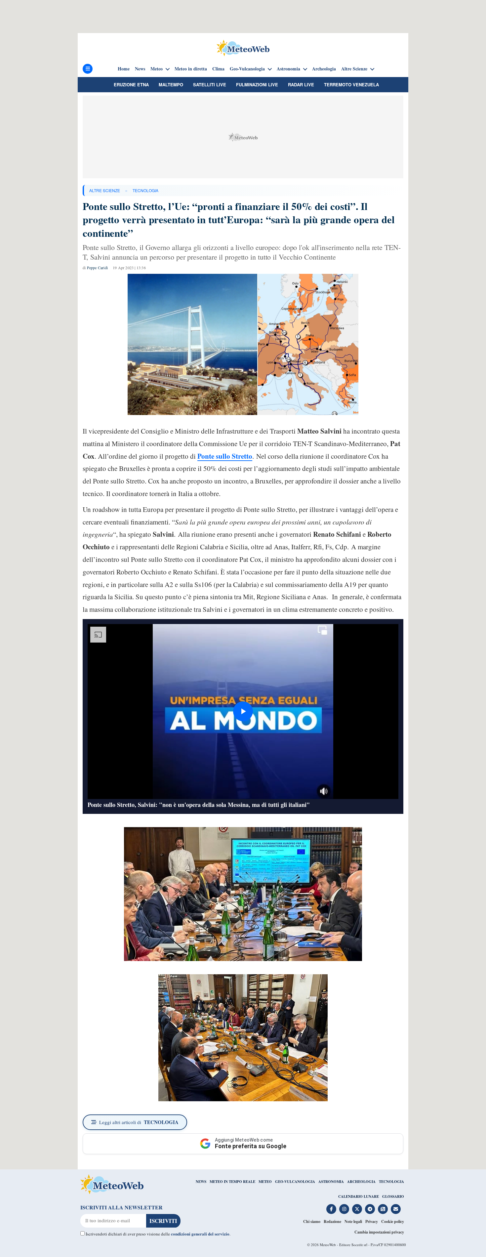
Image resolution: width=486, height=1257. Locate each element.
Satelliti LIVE (209, 84)
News (140, 68)
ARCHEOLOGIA (361, 1181)
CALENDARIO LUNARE (358, 1196)
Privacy (371, 1221)
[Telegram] (370, 1209)
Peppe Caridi (97, 267)
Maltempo (171, 84)
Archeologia (324, 68)
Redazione (332, 1221)
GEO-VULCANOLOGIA (295, 1181)
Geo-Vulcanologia (247, 68)
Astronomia (288, 68)
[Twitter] (357, 1209)
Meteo (156, 68)
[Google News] (383, 1209)
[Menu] (88, 69)
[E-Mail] (396, 1209)
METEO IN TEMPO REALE (232, 1181)
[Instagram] (344, 1209)
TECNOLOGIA (145, 190)
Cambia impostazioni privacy (379, 1232)
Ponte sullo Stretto (224, 456)
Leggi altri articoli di (139, 1122)
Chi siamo (311, 1221)
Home (124, 68)
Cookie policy (392, 1221)
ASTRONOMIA (331, 1181)
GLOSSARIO (393, 1196)
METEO (265, 1181)
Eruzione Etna (131, 84)
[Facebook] (331, 1209)
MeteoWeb (328, 1244)
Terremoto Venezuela (351, 84)
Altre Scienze (354, 68)
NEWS (201, 1181)
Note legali (353, 1221)
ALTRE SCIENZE (104, 190)
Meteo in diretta (191, 68)
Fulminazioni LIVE (257, 84)
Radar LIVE (301, 84)
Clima (218, 68)
